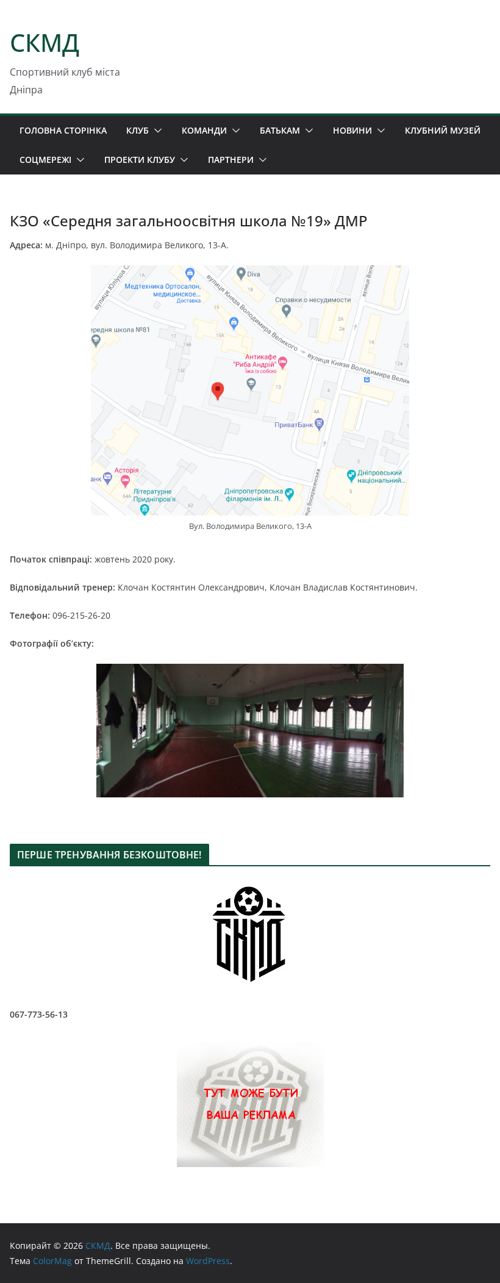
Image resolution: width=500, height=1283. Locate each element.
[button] (155, 130)
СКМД (44, 42)
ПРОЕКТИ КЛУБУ (139, 159)
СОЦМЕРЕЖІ (45, 159)
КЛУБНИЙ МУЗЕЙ (442, 130)
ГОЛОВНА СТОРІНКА (63, 130)
